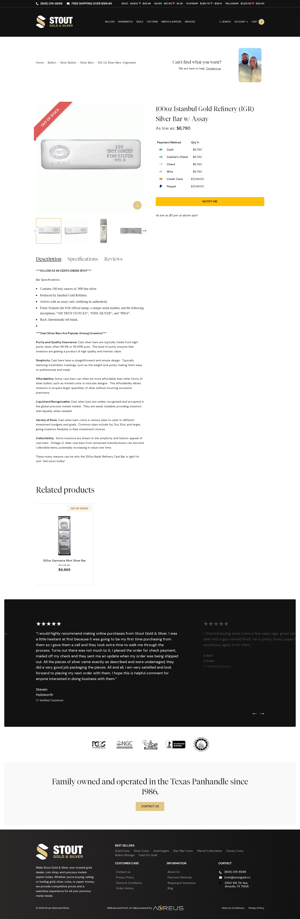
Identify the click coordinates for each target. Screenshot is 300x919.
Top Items (152, 21)
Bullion (109, 21)
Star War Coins (183, 851)
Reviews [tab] (113, 259)
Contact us (213, 68)
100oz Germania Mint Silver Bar (64, 560)
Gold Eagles (161, 851)
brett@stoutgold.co (237, 877)
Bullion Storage (124, 855)
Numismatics (125, 21)
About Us (174, 872)
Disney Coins (234, 851)
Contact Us (150, 806)
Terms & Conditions (129, 883)
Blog (170, 888)
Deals (139, 21)
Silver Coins (141, 851)
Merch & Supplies (171, 21)
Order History (125, 888)
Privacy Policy (125, 877)
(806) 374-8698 (51, 3)
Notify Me (209, 201)
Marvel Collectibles (209, 851)
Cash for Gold (148, 855)
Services (190, 21)
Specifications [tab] (83, 259)
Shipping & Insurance (182, 883)
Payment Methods (180, 877)
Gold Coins (122, 851)
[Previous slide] (36, 231)
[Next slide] (144, 231)
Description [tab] (48, 259)
